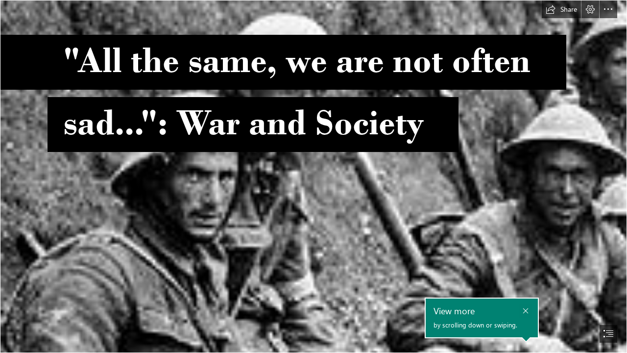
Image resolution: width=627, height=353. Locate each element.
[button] (561, 9)
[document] (313, 176)
